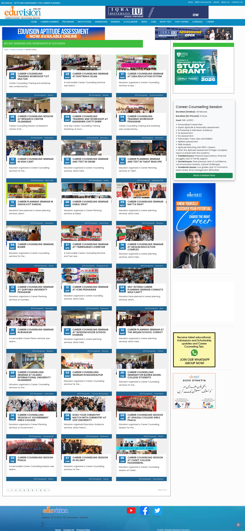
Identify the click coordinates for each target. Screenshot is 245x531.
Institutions (84, 21)
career (210, 21)
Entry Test (166, 21)
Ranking (115, 21)
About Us (225, 2)
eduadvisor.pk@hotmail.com (58, 523)
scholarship (131, 21)
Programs (68, 21)
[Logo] (81, 509)
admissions (101, 21)
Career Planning (17, 50)
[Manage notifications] (238, 524)
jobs (153, 21)
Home (6, 50)
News (144, 21)
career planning (50, 21)
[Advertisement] (203, 302)
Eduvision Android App (55, 526)
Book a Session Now (204, 175)
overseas (197, 21)
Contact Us (237, 2)
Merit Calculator (203, 2)
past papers (182, 21)
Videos (216, 2)
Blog (190, 2)
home (34, 21)
